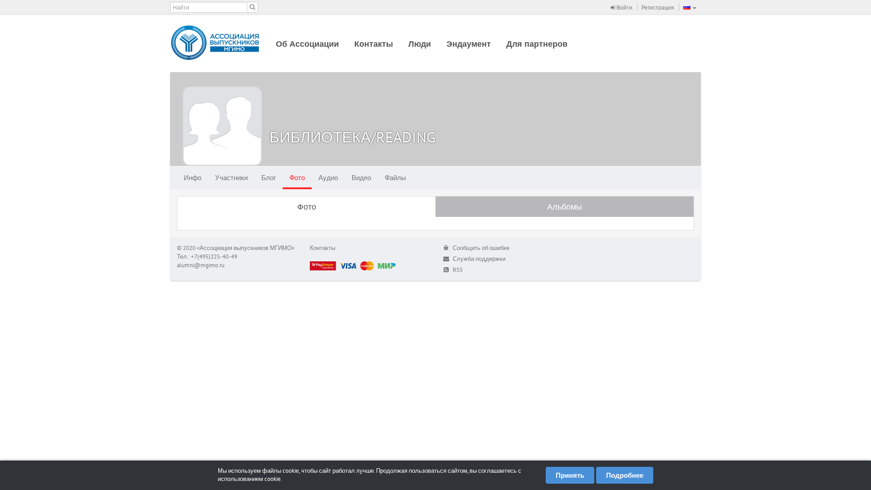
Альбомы (564, 206)
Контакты (373, 44)
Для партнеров (537, 44)
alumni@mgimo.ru (201, 265)
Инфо (192, 177)
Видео (361, 177)
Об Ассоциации (307, 44)
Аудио (328, 177)
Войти (623, 7)
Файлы (395, 177)
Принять (570, 475)
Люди (419, 44)
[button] (690, 7)
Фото (297, 177)
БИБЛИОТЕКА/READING (352, 137)
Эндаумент (468, 44)
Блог (268, 177)
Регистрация (657, 7)
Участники (231, 177)
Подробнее (624, 475)
